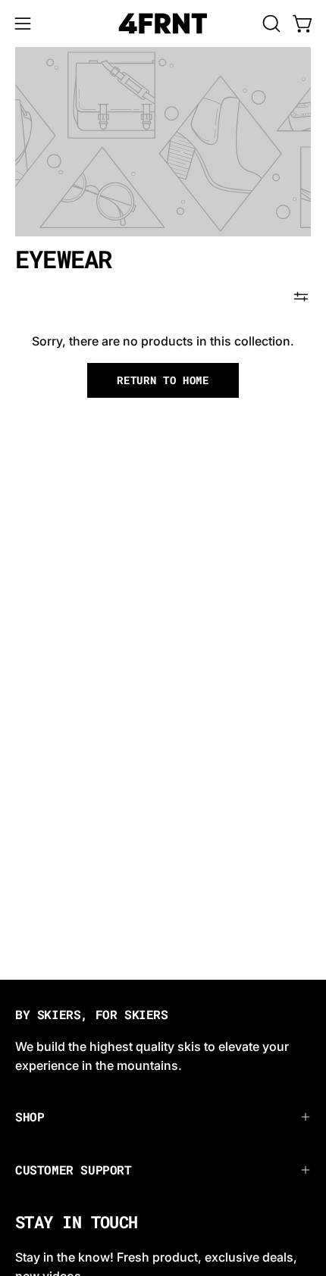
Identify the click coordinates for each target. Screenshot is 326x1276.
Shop (29, 1116)
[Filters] (301, 297)
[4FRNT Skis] (163, 23)
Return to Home (163, 380)
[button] (270, 23)
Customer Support (73, 1169)
